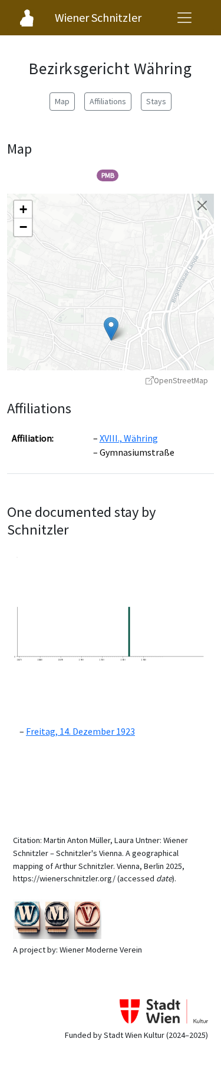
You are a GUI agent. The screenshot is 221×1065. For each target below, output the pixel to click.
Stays (156, 101)
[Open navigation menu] (184, 17)
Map (62, 101)
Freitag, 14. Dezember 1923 (80, 731)
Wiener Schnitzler (98, 17)
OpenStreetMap (181, 381)
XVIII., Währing (129, 438)
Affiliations (108, 101)
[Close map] (202, 205)
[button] (111, 329)
